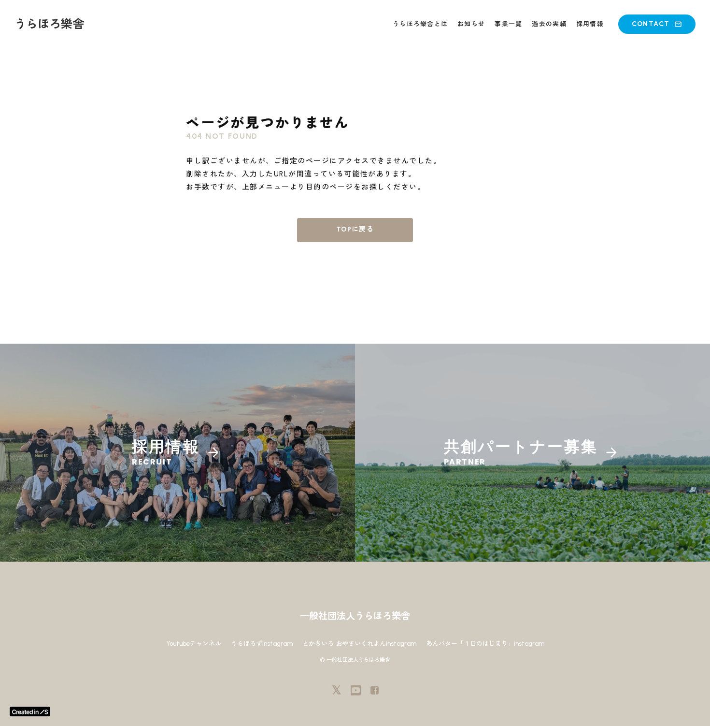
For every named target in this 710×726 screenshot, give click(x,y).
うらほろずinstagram (262, 643)
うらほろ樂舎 (49, 24)
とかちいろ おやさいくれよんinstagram (359, 643)
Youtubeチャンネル (193, 643)
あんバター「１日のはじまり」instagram (485, 643)
